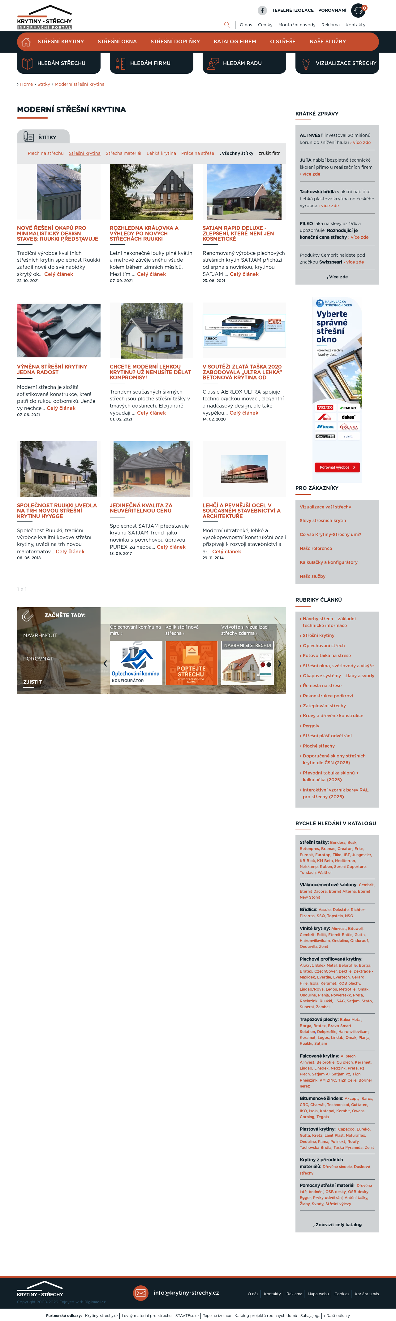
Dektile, (345, 971)
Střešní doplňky (175, 41)
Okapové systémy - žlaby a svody (338, 676)
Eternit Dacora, (314, 891)
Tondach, (308, 872)
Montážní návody (297, 25)
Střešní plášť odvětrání (327, 736)
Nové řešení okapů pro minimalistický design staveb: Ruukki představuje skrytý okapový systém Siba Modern (59, 234)
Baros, (367, 1099)
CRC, (304, 1105)
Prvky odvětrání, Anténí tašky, (340, 1198)
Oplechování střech (324, 646)
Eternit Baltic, (340, 935)
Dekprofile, (327, 1032)
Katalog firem (235, 41)
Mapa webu (318, 1294)
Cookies (341, 1294)
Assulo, (325, 910)
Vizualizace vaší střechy (325, 507)
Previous (106, 667)
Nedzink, (338, 1068)
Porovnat (38, 658)
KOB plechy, (349, 983)
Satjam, (353, 1001)
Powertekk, (341, 995)
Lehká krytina (161, 153)
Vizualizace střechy (346, 63)
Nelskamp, (309, 867)
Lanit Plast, (335, 1135)
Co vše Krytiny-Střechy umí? (330, 535)
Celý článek (58, 274)
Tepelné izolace (217, 1316)
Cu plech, (345, 1062)
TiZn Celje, (347, 1080)
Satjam (320, 1043)
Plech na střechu (46, 153)
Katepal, (327, 1111)
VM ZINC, (328, 1080)
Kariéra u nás (367, 1294)
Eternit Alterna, (343, 891)
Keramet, (328, 983)
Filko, (337, 855)
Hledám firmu (150, 63)
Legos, (332, 989)
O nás (246, 25)
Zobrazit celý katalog (339, 1225)
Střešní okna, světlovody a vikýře (338, 666)
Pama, (323, 1142)
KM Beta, (325, 861)
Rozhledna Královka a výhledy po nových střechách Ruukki (144, 234)
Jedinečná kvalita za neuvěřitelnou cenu (141, 508)
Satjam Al (320, 1074)
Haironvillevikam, (315, 941)
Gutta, (360, 935)
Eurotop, (323, 855)
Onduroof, (359, 941)
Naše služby (328, 41)
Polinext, (338, 1142)
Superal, (307, 1007)
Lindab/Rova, (312, 989)
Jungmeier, (362, 855)
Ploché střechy (319, 746)
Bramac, (328, 849)
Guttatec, (359, 1105)
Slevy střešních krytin (323, 521)
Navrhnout (40, 635)
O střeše (283, 41)
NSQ (349, 916)
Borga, (365, 965)
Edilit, (322, 935)
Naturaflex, (356, 1135)
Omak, (363, 989)
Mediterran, (345, 861)
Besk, (352, 842)
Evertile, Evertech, (334, 977)
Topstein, (335, 916)
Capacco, (346, 1129)
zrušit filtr (269, 153)
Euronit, (307, 855)
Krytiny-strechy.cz (101, 1316)
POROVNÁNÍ (332, 10)
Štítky (43, 84)
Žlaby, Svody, (312, 1204)
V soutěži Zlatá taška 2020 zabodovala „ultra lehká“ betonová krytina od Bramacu (242, 372)
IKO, (304, 1111)
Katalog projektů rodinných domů (266, 1316)
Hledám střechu (61, 63)
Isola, (314, 983)
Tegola (322, 1117)
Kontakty (355, 25)
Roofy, (353, 1142)
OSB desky (335, 1192)
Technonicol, (338, 1105)
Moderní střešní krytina (80, 84)
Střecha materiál (123, 153)
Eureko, (364, 1129)
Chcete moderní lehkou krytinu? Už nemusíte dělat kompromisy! (150, 372)
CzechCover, (326, 971)
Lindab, (337, 1038)
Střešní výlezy (338, 1204)
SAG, (341, 1001)
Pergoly (311, 726)
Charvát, (318, 1105)
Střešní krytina (85, 153)
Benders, (338, 842)
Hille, (304, 983)
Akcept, (351, 1099)
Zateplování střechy (324, 706)
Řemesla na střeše (322, 686)
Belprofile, (325, 1062)
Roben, (326, 867)
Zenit (323, 946)
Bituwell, (356, 929)
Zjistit (32, 682)
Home (26, 84)
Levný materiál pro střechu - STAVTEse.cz (161, 1316)
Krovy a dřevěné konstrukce (333, 716)
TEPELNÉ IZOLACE (293, 10)
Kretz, (317, 1135)
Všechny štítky (237, 153)
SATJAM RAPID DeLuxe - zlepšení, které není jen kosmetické (238, 234)
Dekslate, (341, 910)
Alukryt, (307, 965)
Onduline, (340, 941)
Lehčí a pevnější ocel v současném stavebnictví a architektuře (242, 511)
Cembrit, (367, 885)
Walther (325, 872)
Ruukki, (326, 1001)
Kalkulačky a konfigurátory (329, 562)
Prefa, (358, 995)
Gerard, (358, 977)
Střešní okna (117, 41)
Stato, (367, 1001)
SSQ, (321, 916)
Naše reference (316, 549)
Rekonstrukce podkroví (328, 696)
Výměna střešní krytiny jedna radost (52, 369)
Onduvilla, (309, 946)
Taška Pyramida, (349, 1147)
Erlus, (359, 849)
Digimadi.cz (95, 1302)
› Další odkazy (337, 1316)
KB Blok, (308, 861)
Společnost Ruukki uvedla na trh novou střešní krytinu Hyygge (57, 511)
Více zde (338, 277)
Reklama (330, 25)
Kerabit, (343, 1111)
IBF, (347, 855)
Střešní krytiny (61, 41)
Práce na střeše (197, 153)
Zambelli (323, 1007)
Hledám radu (242, 63)
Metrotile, (347, 989)
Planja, (324, 995)
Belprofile (348, 965)
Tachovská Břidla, (316, 1147)
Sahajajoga (310, 1316)
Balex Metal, (326, 965)
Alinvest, (339, 929)
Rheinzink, (310, 1001)
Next (281, 667)
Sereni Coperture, (350, 867)
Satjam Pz (341, 1074)
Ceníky (265, 25)
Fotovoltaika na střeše (327, 656)
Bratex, (306, 971)
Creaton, (345, 849)
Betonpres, (310, 849)
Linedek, (321, 1068)
